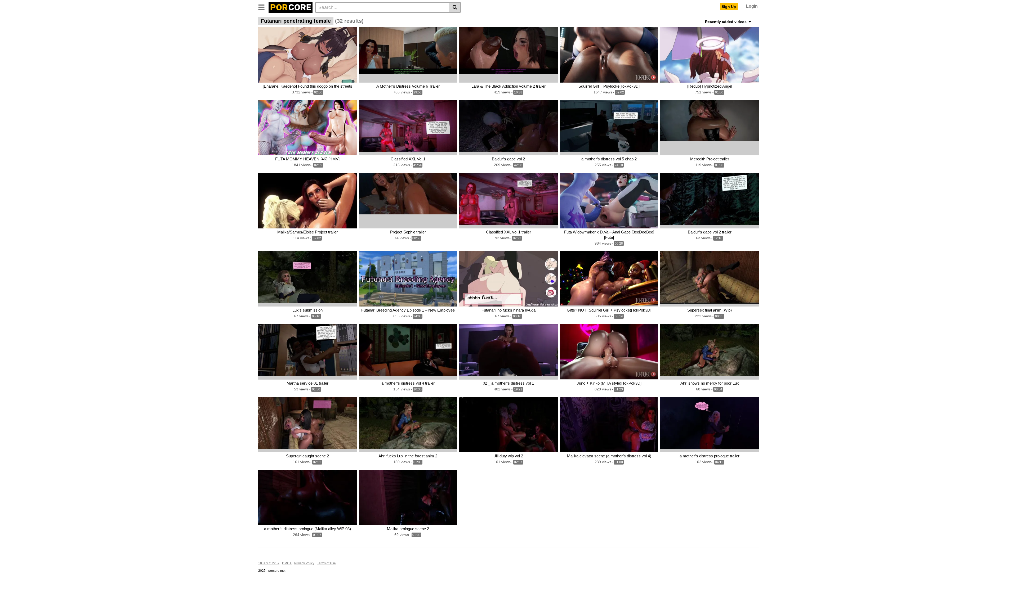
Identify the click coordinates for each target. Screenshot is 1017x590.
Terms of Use (326, 563)
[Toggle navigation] (263, 6)
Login (752, 6)
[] (455, 7)
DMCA (287, 563)
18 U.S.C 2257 (268, 563)
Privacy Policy (304, 563)
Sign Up (729, 6)
